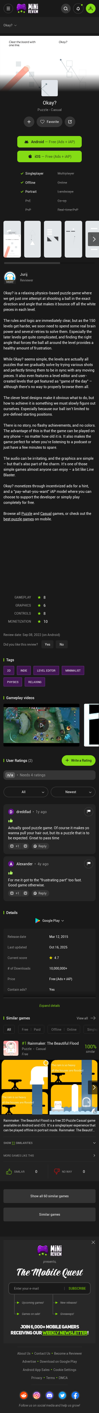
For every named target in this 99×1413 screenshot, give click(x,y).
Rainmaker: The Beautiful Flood (50, 1043)
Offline (30, 182)
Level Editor (46, 670)
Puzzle (43, 109)
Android (53, 141)
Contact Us (42, 1353)
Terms (50, 1378)
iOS (53, 156)
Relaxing (34, 682)
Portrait (31, 191)
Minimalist (73, 670)
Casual (56, 109)
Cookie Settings (64, 1370)
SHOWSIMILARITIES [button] (17, 1143)
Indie (23, 670)
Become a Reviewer (68, 1353)
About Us (23, 1353)
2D (9, 670)
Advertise (29, 1361)
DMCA (63, 1378)
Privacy (36, 1378)
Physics (12, 682)
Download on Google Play (58, 1361)
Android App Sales (36, 1370)
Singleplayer (34, 173)
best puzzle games (18, 519)
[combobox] (24, 792)
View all (82, 1018)
